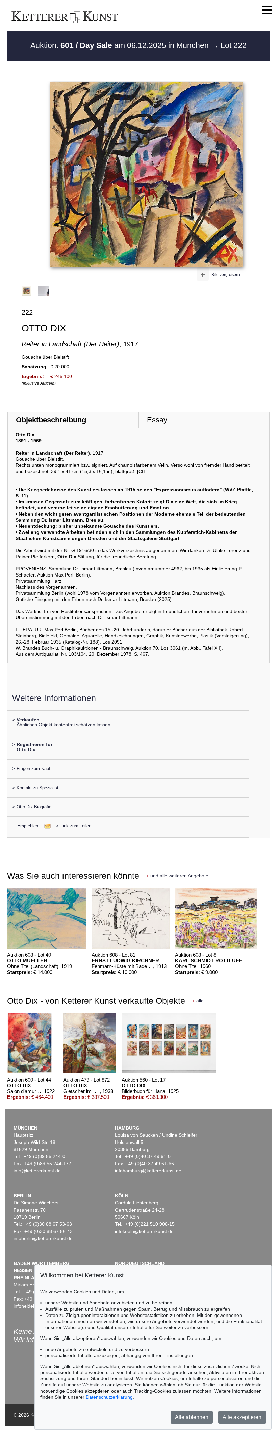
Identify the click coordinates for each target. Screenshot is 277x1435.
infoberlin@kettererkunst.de (43, 1238)
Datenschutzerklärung (109, 1397)
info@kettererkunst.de (37, 1170)
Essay (157, 420)
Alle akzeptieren (242, 1417)
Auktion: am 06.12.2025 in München (120, 45)
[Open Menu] (266, 10)
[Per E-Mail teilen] (45, 825)
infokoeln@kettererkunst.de (144, 1231)
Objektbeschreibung (51, 420)
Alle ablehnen (191, 1417)
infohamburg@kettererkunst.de (148, 1170)
